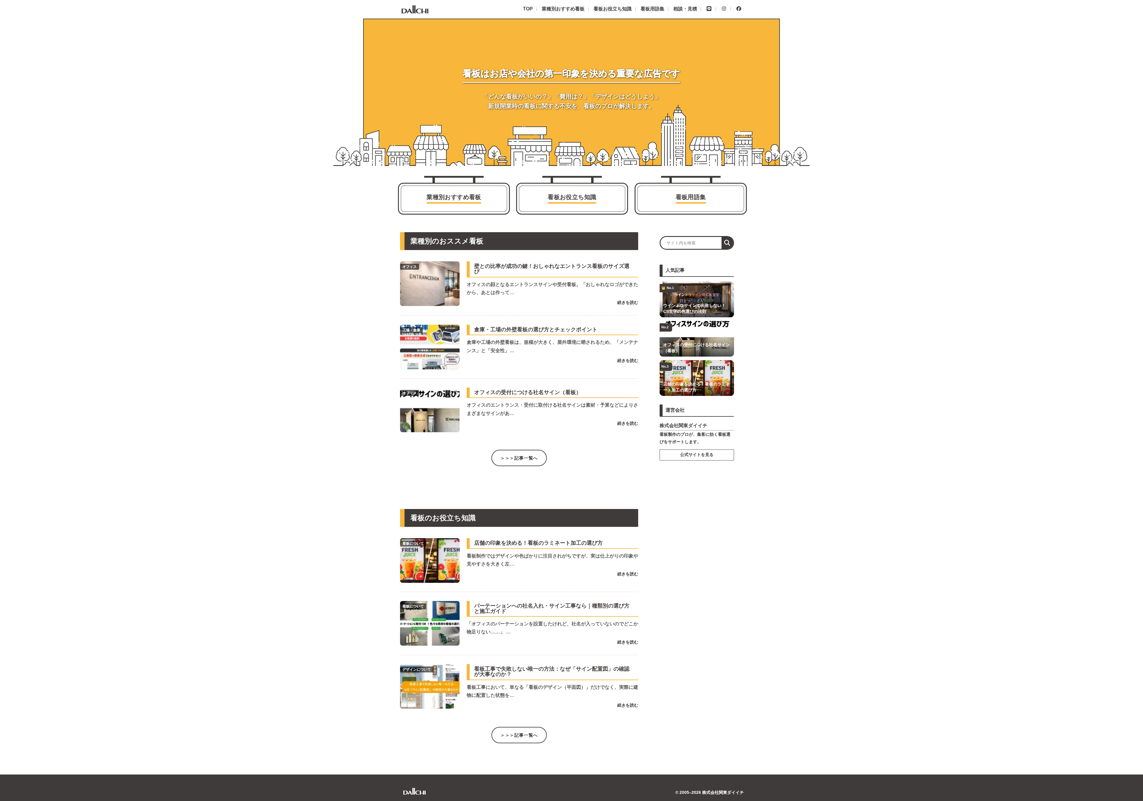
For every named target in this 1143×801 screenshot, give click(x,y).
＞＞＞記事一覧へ (519, 457)
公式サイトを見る (696, 454)
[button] (727, 243)
